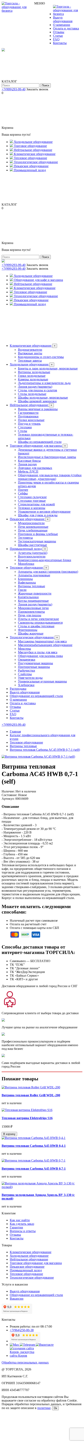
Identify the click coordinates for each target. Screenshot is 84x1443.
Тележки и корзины (31, 508)
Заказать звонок (37, 89)
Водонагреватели (30, 349)
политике (44, 1408)
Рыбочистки (26, 670)
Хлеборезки (26, 685)
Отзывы (58, 32)
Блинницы (25, 579)
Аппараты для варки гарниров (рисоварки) (48, 571)
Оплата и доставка (66, 28)
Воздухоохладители (31, 556)
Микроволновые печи (33, 608)
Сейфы (23, 493)
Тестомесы (25, 537)
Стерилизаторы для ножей (36, 504)
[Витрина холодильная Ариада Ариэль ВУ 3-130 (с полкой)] (42, 1187)
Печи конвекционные (33, 526)
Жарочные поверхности (34, 593)
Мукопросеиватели (31, 523)
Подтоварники (28, 416)
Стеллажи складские (32, 497)
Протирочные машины (34, 667)
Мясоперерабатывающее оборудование (45, 645)
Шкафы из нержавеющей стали (40, 442)
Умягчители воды (30, 677)
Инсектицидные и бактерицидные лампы (47, 457)
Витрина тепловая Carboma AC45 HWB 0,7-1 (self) (45, 749)
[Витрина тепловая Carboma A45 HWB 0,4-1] (33, 1138)
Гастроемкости (28, 412)
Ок (55, 1408)
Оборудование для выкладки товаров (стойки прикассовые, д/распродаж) (50, 477)
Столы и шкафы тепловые (36, 626)
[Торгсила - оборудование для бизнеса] (18, 10)
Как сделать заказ (22, 1223)
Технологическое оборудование (34, 637)
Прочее (23, 489)
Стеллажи (25, 427)
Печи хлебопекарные (33, 530)
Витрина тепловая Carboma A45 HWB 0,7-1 (34, 1168)
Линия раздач (27, 464)
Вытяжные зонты (30, 353)
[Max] (15, 1344)
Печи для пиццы (29, 615)
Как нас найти (20, 1220)
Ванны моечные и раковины (38, 409)
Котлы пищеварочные (33, 600)
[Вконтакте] (45, 1344)
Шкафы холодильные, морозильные (43, 397)
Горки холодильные (31, 375)
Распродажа (18, 688)
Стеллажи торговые (32, 500)
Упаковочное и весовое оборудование (44, 511)
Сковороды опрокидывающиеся (40, 622)
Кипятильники (28, 597)
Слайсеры (25, 674)
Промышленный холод (28, 548)
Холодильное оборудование (31, 364)
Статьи (58, 35)
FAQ (56, 39)
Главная (15, 731)
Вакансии (16, 1298)
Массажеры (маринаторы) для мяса (42, 641)
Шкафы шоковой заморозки (37, 401)
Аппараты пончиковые (34, 575)
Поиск (45, 85)
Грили (22, 590)
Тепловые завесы (30, 360)
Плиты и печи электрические (38, 619)
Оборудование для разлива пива (40, 656)
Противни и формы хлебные (38, 534)
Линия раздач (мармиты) (35, 386)
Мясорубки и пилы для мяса (37, 652)
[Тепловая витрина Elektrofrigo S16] (27, 1110)
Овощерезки (26, 659)
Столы (22, 431)
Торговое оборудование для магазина (38, 445)
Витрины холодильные (34, 372)
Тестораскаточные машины (37, 541)
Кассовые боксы (29, 460)
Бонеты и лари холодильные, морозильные (48, 368)
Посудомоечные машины (35, 663)
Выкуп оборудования (62, 19)
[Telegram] (28, 1344)
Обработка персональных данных (25, 1362)
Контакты (60, 43)
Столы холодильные (32, 394)
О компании (61, 24)
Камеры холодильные (33, 379)
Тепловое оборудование (28, 567)
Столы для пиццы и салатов (37, 390)
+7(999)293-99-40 (13, 89)
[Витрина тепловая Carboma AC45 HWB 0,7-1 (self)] (38, 756)
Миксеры (24, 648)
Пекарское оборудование (29, 519)
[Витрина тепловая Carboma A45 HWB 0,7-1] (33, 1160)
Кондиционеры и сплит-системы (41, 357)
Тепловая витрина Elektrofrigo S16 (27, 1118)
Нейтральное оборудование (31, 405)
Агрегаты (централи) (32, 553)
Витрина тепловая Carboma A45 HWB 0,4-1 (34, 1145)
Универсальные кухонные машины (42, 681)
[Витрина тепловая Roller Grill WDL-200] (31, 1087)
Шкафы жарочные (30, 633)
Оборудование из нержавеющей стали (36, 696)
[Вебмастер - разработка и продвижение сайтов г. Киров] (25, 1355)
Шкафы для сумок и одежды (37, 515)
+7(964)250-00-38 (22, 1330)
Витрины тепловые (31, 586)
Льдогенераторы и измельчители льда (44, 383)
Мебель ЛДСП (28, 471)
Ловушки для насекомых (35, 468)
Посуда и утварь (29, 423)
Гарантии (16, 1227)
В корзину (9, 1134)
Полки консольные (31, 420)
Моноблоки (26, 563)
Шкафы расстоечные (32, 545)
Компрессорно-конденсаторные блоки (44, 560)
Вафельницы (27, 582)
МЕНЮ (39, 3)
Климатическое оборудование (32, 345)
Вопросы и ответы (23, 1231)
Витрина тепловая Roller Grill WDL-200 (31, 1095)
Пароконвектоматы (31, 611)
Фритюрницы (27, 630)
